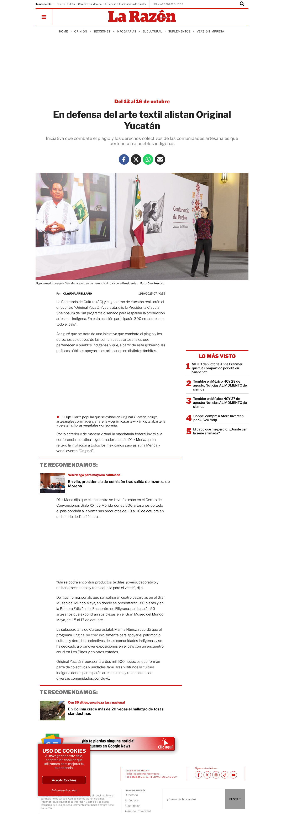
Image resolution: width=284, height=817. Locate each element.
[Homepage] (142, 16)
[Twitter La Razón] (136, 159)
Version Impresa (210, 31)
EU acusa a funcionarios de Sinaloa (126, 4)
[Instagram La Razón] (216, 774)
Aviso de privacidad (64, 790)
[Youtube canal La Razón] (233, 774)
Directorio (131, 795)
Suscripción (132, 805)
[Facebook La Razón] (124, 159)
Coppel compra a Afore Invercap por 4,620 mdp (218, 418)
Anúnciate (131, 800)
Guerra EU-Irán (66, 4)
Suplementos (179, 31)
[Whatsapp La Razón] (148, 159)
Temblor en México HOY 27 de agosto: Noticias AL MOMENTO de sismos (220, 403)
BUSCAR (235, 799)
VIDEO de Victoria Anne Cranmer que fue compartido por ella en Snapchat (217, 368)
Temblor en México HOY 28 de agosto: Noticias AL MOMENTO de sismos (220, 385)
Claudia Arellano (77, 293)
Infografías (126, 31)
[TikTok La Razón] (224, 774)
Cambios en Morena (90, 4)
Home (63, 31)
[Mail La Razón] (160, 159)
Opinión (80, 31)
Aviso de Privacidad (138, 811)
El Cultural (152, 31)
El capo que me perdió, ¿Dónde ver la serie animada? (220, 431)
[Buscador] (242, 4)
